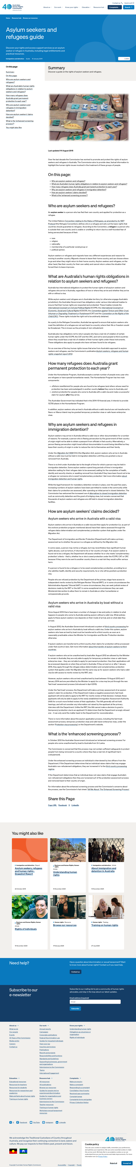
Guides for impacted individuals (51, 1041)
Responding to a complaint (80, 1087)
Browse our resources (64, 925)
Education (85, 7)
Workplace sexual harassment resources (51, 1111)
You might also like (14, 127)
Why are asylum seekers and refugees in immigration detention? (18, 107)
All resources (45, 1081)
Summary (10, 72)
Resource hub (99, 7)
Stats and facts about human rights (22, 1096)
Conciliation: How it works (79, 1090)
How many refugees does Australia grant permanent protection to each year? (17, 98)
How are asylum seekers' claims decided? (19, 116)
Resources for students (18, 1087)
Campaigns (44, 1032)
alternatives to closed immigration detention (108, 493)
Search (127, 7)
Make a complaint (76, 1084)
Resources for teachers (18, 1084)
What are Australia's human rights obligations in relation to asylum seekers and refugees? (20, 89)
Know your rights (71, 7)
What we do (13, 1029)
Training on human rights (104, 925)
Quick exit (128, 3)
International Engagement (49, 1073)
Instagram (49, 1122)
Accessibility (62, 1165)
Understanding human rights (65, 873)
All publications (45, 1084)
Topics (42, 1070)
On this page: (11, 75)
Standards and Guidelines (49, 1058)
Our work (57, 7)
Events (12, 1035)
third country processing (115, 626)
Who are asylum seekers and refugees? (18, 81)
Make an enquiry (76, 1081)
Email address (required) (79, 998)
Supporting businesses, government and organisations (53, 1062)
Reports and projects (47, 1052)
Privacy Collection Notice (79, 1102)
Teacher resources (47, 1104)
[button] (124, 58)
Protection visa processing (66, 724)
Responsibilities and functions (51, 1055)
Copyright (71, 1165)
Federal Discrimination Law (50, 1038)
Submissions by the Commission (52, 1067)
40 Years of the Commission (19, 1038)
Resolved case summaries (79, 1093)
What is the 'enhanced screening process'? (19, 122)
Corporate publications (48, 1035)
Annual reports (45, 1029)
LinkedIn (75, 805)
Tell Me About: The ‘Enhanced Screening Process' (108, 789)
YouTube (36, 1122)
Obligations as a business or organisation (80, 1033)
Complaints (113, 7)
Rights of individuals (26, 929)
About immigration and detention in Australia (103, 870)
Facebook (62, 805)
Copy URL (52, 805)
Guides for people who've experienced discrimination (50, 1091)
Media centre (14, 1041)
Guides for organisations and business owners (50, 1097)
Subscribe (75, 1008)
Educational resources (17, 1081)
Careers (12, 1044)
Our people (13, 1032)
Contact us (116, 3)
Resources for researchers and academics (20, 1091)
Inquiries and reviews (48, 1047)
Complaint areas (76, 1096)
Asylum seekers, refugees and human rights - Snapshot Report (28, 871)
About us (46, 7)
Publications (44, 1049)
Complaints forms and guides (81, 1099)
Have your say (45, 1044)
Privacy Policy (102, 1156)
